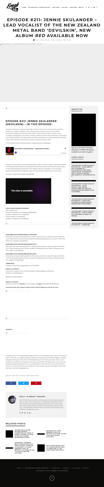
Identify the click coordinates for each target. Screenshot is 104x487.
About (81, 7)
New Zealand (35, 375)
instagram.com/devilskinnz (20, 218)
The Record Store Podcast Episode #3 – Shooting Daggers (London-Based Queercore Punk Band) (83, 201)
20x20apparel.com (23, 368)
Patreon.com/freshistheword (14, 273)
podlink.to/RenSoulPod (37, 248)
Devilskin (63, 164)
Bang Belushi (25, 265)
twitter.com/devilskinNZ (17, 216)
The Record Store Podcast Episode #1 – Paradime (83, 224)
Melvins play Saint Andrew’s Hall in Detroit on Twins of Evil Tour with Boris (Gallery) (56, 433)
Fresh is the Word (56, 40)
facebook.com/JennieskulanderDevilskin (24, 212)
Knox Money (17, 265)
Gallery (65, 7)
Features (56, 7)
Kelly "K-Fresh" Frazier (42, 40)
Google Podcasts (37, 143)
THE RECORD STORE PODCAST (39, 7)
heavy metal (16, 375)
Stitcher (23, 143)
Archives (73, 7)
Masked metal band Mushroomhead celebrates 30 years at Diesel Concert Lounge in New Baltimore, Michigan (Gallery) (24, 433)
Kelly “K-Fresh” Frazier (36, 129)
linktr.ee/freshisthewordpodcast (39, 239)
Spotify (28, 143)
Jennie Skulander (28, 164)
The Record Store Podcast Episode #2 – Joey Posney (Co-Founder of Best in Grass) (83, 213)
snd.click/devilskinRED (27, 174)
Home (24, 7)
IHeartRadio (46, 143)
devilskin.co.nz (13, 210)
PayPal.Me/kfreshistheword (50, 284)
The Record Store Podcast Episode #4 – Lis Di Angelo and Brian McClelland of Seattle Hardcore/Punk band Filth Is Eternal (83, 188)
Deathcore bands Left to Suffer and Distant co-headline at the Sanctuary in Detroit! (55, 448)
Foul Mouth (35, 265)
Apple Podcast (15, 143)
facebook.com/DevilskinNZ (20, 214)
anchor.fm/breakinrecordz (37, 258)
